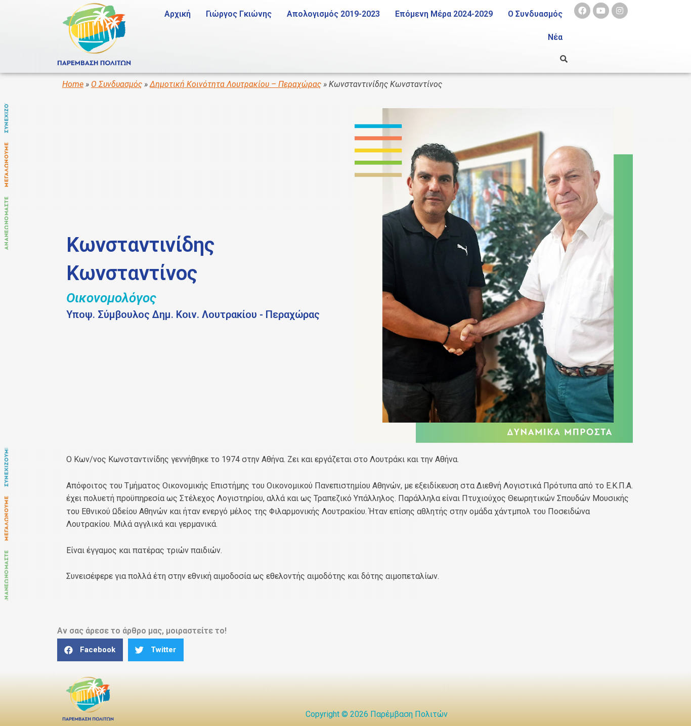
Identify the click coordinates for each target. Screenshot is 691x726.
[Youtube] (601, 11)
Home (72, 84)
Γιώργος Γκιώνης (239, 14)
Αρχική (177, 14)
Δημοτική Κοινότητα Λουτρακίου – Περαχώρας (235, 84)
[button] (90, 650)
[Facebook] (582, 11)
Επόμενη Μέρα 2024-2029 (444, 14)
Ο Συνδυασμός (535, 14)
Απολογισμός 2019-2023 (333, 14)
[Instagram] (620, 11)
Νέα (555, 37)
